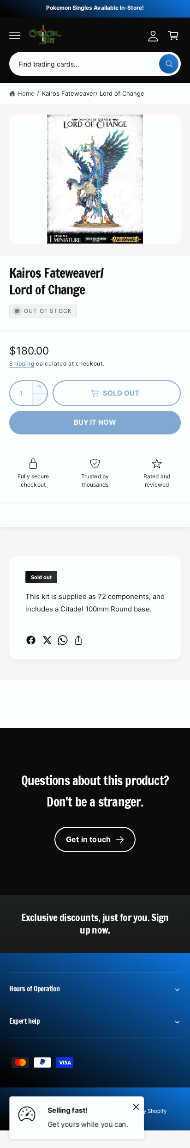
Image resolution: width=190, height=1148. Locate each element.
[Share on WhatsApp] (62, 640)
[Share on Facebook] (30, 640)
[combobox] (95, 64)
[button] (15, 35)
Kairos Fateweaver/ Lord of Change (93, 93)
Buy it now (95, 422)
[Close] (136, 1106)
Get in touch (88, 839)
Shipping (22, 363)
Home (26, 93)
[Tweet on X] (47, 640)
